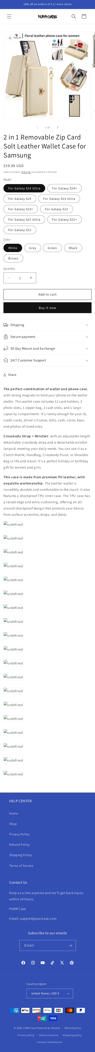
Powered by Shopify (48, 1028)
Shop (13, 824)
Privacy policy (26, 1035)
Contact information (49, 1042)
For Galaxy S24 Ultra (24, 188)
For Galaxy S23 (56, 209)
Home (13, 813)
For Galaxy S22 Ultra (24, 219)
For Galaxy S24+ (64, 188)
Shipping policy (72, 1035)
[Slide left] (37, 127)
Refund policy (73, 1028)
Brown (13, 258)
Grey (32, 248)
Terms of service (48, 1035)
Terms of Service (21, 866)
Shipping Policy (20, 855)
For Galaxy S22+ (64, 219)
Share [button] (12, 375)
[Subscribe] (70, 945)
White (12, 248)
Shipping (26, 171)
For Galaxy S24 (19, 199)
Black (73, 248)
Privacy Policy (19, 834)
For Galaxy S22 (19, 230)
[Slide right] (58, 127)
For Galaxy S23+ (20, 209)
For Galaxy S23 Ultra (59, 199)
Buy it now (47, 307)
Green (52, 248)
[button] (9, 16)
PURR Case (29, 1028)
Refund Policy (19, 844)
